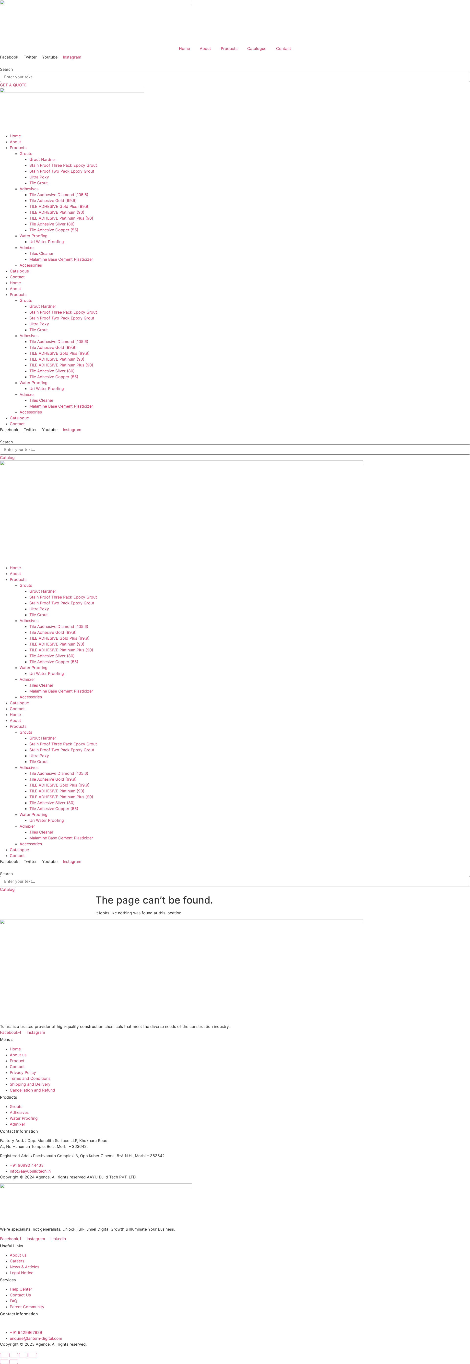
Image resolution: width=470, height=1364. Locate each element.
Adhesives (29, 335)
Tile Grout (38, 329)
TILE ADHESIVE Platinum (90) (56, 359)
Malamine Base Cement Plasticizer (61, 406)
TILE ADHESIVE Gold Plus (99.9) (59, 353)
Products (229, 48)
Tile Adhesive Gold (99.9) (53, 347)
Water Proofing (33, 382)
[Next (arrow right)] (14, 1362)
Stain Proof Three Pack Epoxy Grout (63, 312)
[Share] (23, 1355)
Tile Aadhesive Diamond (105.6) (58, 341)
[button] (235, 63)
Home (184, 48)
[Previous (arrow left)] (4, 1362)
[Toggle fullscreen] (14, 1355)
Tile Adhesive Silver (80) (52, 370)
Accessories (31, 412)
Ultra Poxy (39, 323)
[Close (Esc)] (33, 1355)
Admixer (27, 394)
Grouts (26, 300)
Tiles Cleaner (41, 400)
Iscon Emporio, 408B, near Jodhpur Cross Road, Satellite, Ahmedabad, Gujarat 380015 (80, 1323)
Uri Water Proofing (46, 388)
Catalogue (256, 48)
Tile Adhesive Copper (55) (53, 376)
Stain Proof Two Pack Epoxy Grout (61, 318)
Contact (283, 48)
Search (6, 69)
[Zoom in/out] (4, 1355)
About (205, 48)
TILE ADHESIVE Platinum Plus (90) (61, 365)
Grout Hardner (42, 306)
